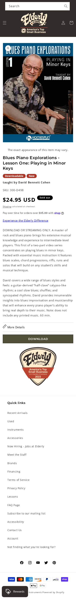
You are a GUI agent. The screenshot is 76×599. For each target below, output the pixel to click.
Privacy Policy (16, 488)
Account (12, 538)
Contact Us (14, 530)
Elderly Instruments (31, 592)
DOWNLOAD (38, 339)
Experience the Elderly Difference (25, 220)
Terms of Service (18, 480)
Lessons (12, 496)
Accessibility (15, 522)
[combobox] (37, 6)
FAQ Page (13, 505)
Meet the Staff (16, 454)
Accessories (15, 438)
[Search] (66, 6)
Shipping (7, 206)
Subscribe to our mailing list (26, 513)
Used (10, 421)
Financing (13, 471)
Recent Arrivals (17, 413)
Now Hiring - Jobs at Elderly (25, 446)
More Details (15, 327)
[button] (5, 23)
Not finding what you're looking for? (31, 547)
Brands (12, 463)
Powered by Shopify (53, 592)
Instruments (15, 429)
